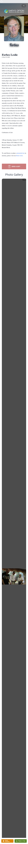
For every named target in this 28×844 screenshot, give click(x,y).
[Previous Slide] (3, 576)
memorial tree (21, 153)
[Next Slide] (24, 576)
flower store (19, 155)
